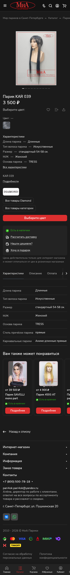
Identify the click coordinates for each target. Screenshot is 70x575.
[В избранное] (48, 109)
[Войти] (57, 5)
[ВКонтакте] (6, 516)
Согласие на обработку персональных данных (17, 556)
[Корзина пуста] (64, 5)
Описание (35, 273)
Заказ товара (12, 468)
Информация (12, 461)
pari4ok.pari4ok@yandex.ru (20, 488)
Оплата (52, 273)
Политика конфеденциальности (53, 556)
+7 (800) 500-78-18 (16, 481)
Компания (10, 454)
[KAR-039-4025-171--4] (36, 58)
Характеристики (13, 273)
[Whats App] (14, 516)
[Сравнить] (56, 109)
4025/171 (6, 125)
